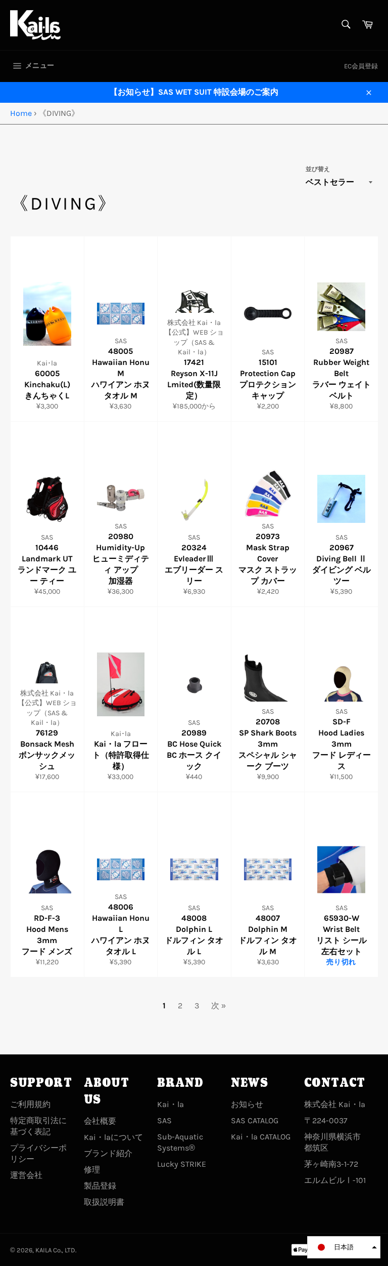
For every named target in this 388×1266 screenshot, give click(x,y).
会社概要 (100, 1121)
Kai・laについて (113, 1137)
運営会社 (26, 1175)
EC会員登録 (361, 66)
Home (21, 113)
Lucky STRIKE (181, 1164)
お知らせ (247, 1104)
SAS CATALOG (254, 1120)
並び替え (318, 169)
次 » (218, 1005)
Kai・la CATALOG (260, 1136)
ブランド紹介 (108, 1153)
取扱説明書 (104, 1202)
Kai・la (170, 1104)
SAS (164, 1120)
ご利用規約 (30, 1104)
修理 (92, 1169)
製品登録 (100, 1186)
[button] (343, 1247)
